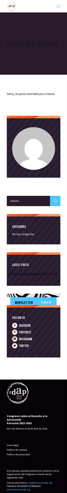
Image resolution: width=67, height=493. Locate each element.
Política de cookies (17, 449)
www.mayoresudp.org (18, 489)
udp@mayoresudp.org (40, 482)
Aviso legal (12, 445)
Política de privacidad (18, 454)
